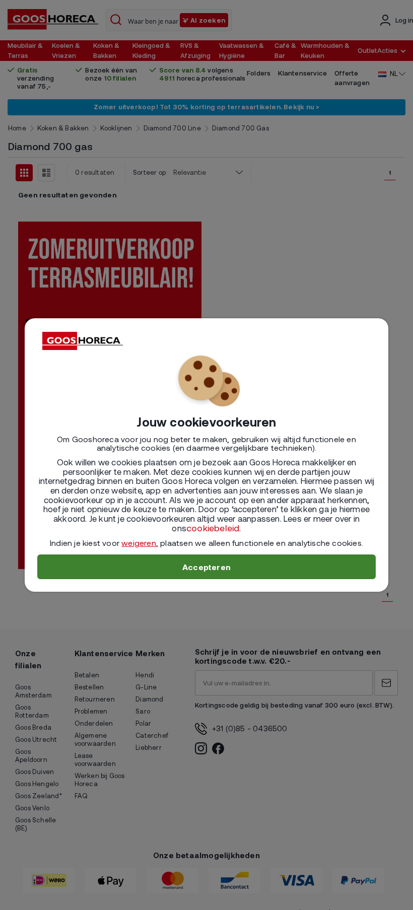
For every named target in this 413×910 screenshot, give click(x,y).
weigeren (138, 542)
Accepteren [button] (206, 567)
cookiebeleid (212, 527)
